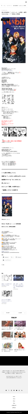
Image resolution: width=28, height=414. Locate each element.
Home (14, 396)
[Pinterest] (14, 390)
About (14, 398)
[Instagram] (11, 390)
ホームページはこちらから (7, 70)
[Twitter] (8, 390)
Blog (14, 403)
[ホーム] (1, 5)
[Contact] (19, 390)
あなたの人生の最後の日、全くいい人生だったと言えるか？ (7, 301)
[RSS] (21, 390)
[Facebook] (6, 390)
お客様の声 (14, 405)
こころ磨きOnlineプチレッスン (7, 360)
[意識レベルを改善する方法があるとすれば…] (7, 278)
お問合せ (14, 407)
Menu (14, 401)
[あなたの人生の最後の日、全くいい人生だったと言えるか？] (7, 294)
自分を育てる (5, 19)
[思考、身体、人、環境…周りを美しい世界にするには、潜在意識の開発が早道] (18, 278)
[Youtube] (16, 390)
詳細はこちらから (5, 251)
